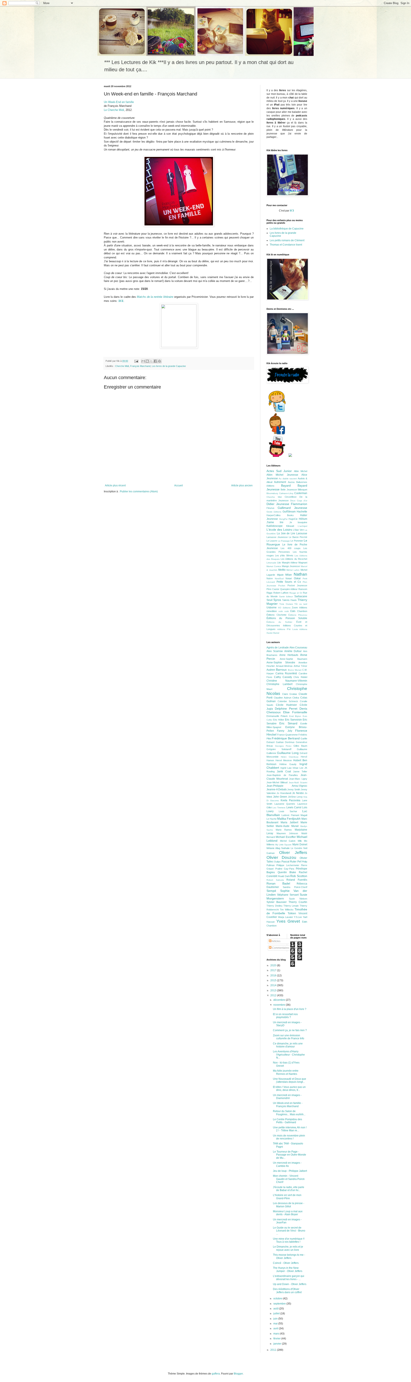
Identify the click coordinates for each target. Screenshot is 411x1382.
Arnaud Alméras (284, 666)
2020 (273, 965)
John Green (280, 796)
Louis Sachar (288, 811)
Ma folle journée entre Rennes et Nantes (285, 1072)
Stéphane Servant (287, 894)
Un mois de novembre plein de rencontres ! (289, 1137)
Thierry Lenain (291, 905)
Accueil (178, 485)
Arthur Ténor (300, 666)
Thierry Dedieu (274, 905)
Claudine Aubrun (282, 697)
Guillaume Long (288, 753)
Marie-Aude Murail (287, 826)
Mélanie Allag (273, 848)
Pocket (281, 585)
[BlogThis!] (147, 361)
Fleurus (270, 508)
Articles (275, 941)
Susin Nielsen (298, 898)
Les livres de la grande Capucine (169, 366)
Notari (289, 578)
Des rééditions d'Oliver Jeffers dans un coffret (287, 1291)
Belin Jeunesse (289, 489)
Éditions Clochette (276, 615)
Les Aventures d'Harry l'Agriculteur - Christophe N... (289, 1054)
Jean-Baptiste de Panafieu (282, 775)
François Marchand (140, 366)
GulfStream (289, 511)
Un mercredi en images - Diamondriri (287, 1097)
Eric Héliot (278, 719)
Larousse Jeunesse (277, 537)
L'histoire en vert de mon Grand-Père (287, 1197)
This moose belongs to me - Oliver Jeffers (289, 1256)
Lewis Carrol (293, 807)
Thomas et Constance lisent (286, 244)
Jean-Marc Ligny (298, 778)
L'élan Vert (298, 530)
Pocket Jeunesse (297, 585)
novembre (279, 1004)
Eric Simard (288, 723)
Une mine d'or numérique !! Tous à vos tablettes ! (288, 1240)
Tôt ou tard (300, 604)
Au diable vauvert (288, 478)
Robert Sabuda (275, 880)
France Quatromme (287, 734)
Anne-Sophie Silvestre (281, 662)
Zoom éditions (299, 607)
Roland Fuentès (296, 879)
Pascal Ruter (288, 861)
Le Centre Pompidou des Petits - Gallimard (287, 1121)
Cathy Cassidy (283, 677)
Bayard (286, 485)
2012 (273, 995)
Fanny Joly (284, 730)
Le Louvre (272, 540)
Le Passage (284, 541)
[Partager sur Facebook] (155, 361)
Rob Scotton (298, 876)
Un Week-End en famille (119, 102)
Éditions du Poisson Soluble (287, 618)
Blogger (238, 1373)
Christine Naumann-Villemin (287, 680)
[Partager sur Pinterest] (159, 361)
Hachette (302, 511)
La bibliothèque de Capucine (287, 228)
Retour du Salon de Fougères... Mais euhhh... (289, 1113)
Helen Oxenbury (290, 757)
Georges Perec (283, 746)
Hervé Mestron (283, 760)
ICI (121, 301)
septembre (279, 1303)
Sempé (271, 890)
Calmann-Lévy (286, 493)
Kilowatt (290, 526)
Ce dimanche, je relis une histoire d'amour (288, 1045)
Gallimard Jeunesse (292, 507)
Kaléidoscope (275, 525)
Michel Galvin (288, 841)
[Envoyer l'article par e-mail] (136, 361)
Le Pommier (296, 540)
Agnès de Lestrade (278, 647)
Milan (288, 574)
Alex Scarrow (275, 651)
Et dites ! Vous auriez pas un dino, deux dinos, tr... (289, 1089)
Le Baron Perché (298, 537)
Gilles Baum (300, 746)
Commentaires (280, 947)
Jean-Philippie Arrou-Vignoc (287, 785)
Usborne (272, 607)
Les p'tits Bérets (284, 555)
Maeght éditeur (290, 562)
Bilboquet (302, 489)
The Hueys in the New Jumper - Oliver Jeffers (287, 1269)
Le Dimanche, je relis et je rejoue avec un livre (288, 1248)
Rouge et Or (295, 593)
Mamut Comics (274, 566)
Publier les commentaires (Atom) (139, 491)
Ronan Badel (278, 883)
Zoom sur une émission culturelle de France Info (288, 1037)
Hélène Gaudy (288, 764)
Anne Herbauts (288, 655)
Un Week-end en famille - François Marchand (287, 1105)
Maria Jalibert (289, 822)
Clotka (295, 697)
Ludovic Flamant (290, 815)
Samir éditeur (286, 596)
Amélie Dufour (293, 651)
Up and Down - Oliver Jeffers (289, 1284)
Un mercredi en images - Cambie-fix (287, 1164)
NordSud (279, 578)
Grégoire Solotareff (279, 749)
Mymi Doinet (299, 844)
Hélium (303, 518)
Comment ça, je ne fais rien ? (290, 1030)
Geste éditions (274, 512)
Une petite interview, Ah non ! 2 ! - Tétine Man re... (290, 1129)
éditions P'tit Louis (287, 629)
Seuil (270, 600)
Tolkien (292, 913)
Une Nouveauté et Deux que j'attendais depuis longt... (289, 1080)
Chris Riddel (300, 677)
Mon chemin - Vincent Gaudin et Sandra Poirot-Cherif (289, 1179)
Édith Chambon (298, 611)
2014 (273, 985)
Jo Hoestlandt (284, 793)
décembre (279, 999)
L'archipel (302, 526)
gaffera (216, 1373)
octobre (278, 1298)
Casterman (300, 493)
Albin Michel (300, 471)
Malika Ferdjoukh (289, 818)
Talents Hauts (289, 600)
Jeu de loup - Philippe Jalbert (290, 1170)
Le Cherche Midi (114, 110)
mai (275, 1323)
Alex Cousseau (298, 647)
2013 (273, 990)
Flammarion (299, 504)
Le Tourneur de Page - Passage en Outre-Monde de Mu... (289, 1154)
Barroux (281, 669)
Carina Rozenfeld (286, 673)
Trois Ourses (286, 604)
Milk (300, 841)
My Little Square (283, 844)
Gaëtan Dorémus (285, 742)
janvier (277, 1343)
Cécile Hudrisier (286, 704)
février (277, 1338)
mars (276, 1333)
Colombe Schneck (288, 701)
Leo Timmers (279, 807)
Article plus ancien (242, 485)
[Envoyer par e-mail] (143, 361)
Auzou (291, 482)
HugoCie (293, 519)
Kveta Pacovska (290, 800)
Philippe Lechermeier (287, 865)
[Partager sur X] (151, 361)
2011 (273, 1349)
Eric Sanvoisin (293, 719)
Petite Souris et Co (289, 581)
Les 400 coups (291, 548)
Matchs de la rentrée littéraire (155, 296)
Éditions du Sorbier (279, 622)
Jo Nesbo (298, 793)
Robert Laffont (280, 592)
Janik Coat (284, 771)
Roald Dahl (284, 876)
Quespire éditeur (289, 589)
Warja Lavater (285, 917)
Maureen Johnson (287, 833)
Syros (277, 600)
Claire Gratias (289, 694)
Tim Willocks (286, 909)
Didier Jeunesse (278, 504)
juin (275, 1318)
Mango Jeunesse (291, 566)
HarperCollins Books (280, 515)
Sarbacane (300, 596)
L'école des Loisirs (279, 529)
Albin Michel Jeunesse (282, 474)
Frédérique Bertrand (285, 738)
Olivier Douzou (281, 857)
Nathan (300, 574)
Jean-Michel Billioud (277, 782)
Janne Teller (300, 771)
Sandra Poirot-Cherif (295, 887)
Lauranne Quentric (284, 804)
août (276, 1308)
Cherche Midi (122, 366)
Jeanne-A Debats (277, 789)
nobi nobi (283, 611)
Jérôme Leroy (295, 796)
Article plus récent (115, 485)
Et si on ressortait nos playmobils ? (285, 1016)
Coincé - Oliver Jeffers (286, 1262)
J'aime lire (275, 522)
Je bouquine (298, 522)
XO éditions (284, 607)
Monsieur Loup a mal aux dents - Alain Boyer (287, 1213)
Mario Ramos (284, 829)
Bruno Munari (294, 670)
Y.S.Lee (298, 917)
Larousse (301, 533)
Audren (271, 669)
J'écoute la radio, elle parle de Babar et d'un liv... (288, 1189)
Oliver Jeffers (293, 852)
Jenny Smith (293, 789)
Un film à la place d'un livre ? (289, 1009)
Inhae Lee (298, 768)
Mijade (280, 574)
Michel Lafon (292, 570)
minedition (272, 611)
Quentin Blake (287, 872)
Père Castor (273, 589)
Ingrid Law (286, 768)
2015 (273, 980)
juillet (276, 1313)
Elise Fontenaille (295, 712)
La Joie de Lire (286, 533)
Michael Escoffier (286, 836)
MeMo (282, 569)
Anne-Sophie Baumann (293, 659)
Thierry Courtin (298, 902)
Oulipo (277, 861)
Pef (299, 861)
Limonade (271, 562)
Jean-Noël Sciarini (298, 782)
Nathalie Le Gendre (291, 848)
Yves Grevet (288, 921)
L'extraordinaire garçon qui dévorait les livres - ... (288, 1278)
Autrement (280, 482)
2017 (273, 970)
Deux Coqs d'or (298, 500)
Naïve (270, 578)
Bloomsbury (272, 493)
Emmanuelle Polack (277, 716)
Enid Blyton (295, 716)
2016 (273, 975)
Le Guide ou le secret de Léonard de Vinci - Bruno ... (289, 1230)
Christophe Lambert (279, 684)
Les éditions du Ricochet (294, 559)
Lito (279, 562)
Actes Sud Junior (279, 471)
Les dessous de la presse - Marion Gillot (288, 1205)
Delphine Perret (286, 708)
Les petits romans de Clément (287, 240)
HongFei (283, 519)
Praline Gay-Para (284, 868)
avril (276, 1328)
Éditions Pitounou (297, 615)
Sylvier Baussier (277, 902)
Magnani (302, 562)
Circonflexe (290, 497)
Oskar (297, 578)
